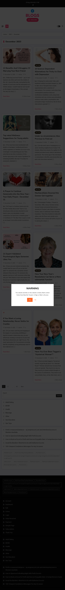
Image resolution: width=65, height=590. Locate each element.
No (35, 300)
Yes (30, 300)
